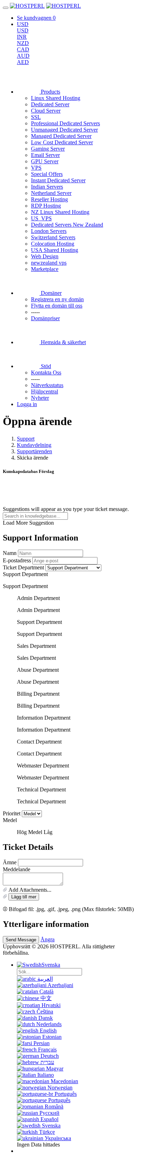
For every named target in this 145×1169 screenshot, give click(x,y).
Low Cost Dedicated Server (62, 142)
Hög (22, 832)
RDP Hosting (46, 206)
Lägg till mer (23, 896)
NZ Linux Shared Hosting (60, 212)
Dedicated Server (50, 104)
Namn (10, 553)
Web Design (44, 256)
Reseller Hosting (49, 199)
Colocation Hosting (52, 244)
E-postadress (17, 560)
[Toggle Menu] (5, 8)
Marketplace (44, 269)
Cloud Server (46, 111)
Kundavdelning (34, 445)
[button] (72, 890)
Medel (35, 832)
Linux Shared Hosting (55, 98)
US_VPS (41, 218)
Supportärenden (34, 451)
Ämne (10, 862)
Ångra (47, 939)
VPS (36, 168)
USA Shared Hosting (54, 250)
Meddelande (16, 869)
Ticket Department (23, 567)
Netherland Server (51, 193)
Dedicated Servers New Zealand (67, 225)
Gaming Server (48, 149)
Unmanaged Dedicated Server (64, 130)
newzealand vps (49, 263)
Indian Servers (47, 187)
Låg (48, 832)
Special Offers (47, 174)
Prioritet (11, 813)
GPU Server (44, 161)
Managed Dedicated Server (61, 136)
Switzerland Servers (53, 237)
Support (25, 439)
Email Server (45, 155)
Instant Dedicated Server (58, 180)
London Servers (49, 231)
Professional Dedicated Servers (65, 123)
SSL (36, 117)
